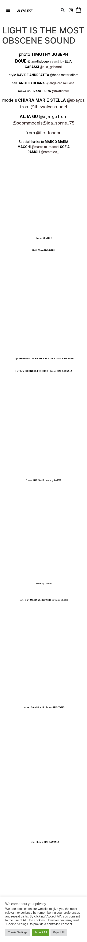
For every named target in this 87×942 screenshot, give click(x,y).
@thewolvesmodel (49, 106)
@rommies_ (50, 152)
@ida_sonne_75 (58, 123)
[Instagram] (70, 10)
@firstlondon (48, 132)
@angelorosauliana (60, 83)
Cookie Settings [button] (17, 932)
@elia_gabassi (51, 67)
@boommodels (28, 123)
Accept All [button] (40, 932)
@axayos (76, 100)
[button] (8, 10)
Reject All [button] (59, 932)
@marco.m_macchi (45, 147)
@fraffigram (60, 91)
